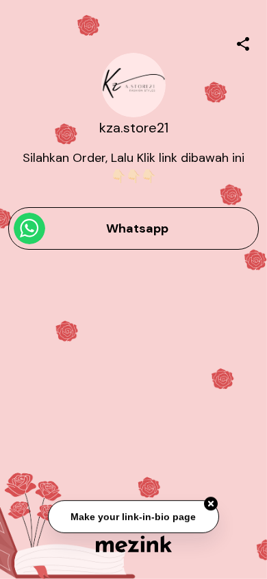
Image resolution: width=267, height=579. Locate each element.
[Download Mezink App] (134, 543)
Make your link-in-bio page (133, 516)
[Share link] (243, 42)
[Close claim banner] (211, 503)
